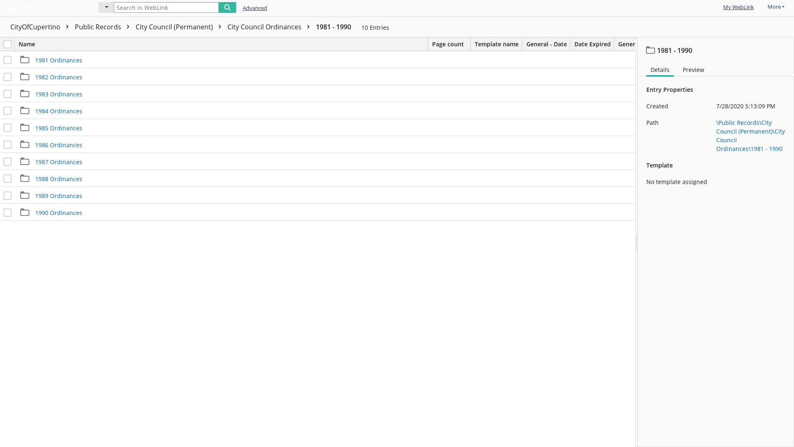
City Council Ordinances (265, 26)
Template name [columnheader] (497, 44)
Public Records (99, 26)
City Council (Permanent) (175, 26)
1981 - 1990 (333, 26)
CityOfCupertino (36, 26)
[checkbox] (7, 44)
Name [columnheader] (27, 44)
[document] (716, 242)
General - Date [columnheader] (546, 44)
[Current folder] (106, 7)
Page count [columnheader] (448, 44)
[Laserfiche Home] (43, 7)
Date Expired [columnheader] (592, 44)
